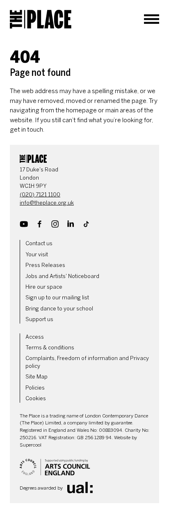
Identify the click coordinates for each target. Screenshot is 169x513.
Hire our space (43, 287)
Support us (39, 319)
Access (34, 337)
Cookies (35, 398)
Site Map (36, 377)
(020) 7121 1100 (40, 195)
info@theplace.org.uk (47, 203)
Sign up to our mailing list (57, 297)
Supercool (30, 445)
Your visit (36, 254)
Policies (35, 388)
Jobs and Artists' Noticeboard (62, 276)
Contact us (39, 243)
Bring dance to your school (59, 309)
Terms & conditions (49, 347)
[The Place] (40, 19)
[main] (84, 87)
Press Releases (45, 265)
